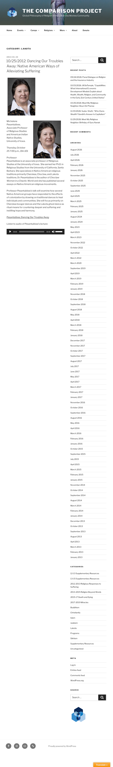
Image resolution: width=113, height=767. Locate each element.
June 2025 (75, 191)
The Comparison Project (62, 11)
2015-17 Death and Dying (81, 597)
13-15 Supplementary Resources (84, 578)
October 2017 (76, 351)
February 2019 (76, 284)
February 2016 (76, 438)
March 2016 (75, 433)
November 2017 (77, 346)
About (74, 30)
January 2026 (76, 170)
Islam (72, 618)
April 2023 (75, 232)
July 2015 (74, 459)
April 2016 (75, 428)
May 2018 (74, 314)
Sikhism (73, 638)
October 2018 (76, 299)
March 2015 (75, 469)
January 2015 (76, 480)
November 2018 (77, 294)
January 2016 (76, 443)
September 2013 (77, 531)
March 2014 (75, 505)
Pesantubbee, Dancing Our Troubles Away (28, 217)
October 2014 (76, 490)
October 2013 (76, 526)
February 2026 (76, 165)
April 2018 (75, 320)
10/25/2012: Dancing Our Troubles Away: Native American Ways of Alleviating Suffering (34, 66)
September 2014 (77, 495)
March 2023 (75, 237)
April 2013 (75, 541)
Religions (48, 30)
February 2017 (76, 392)
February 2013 (76, 552)
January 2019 (76, 289)
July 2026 (74, 155)
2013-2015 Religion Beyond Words (85, 592)
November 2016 (77, 402)
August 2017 (76, 361)
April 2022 (75, 253)
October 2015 (76, 449)
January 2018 (76, 335)
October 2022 (76, 247)
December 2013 (77, 521)
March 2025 (75, 201)
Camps (34, 30)
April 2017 (74, 382)
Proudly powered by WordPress (62, 746)
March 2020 (76, 263)
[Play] (10, 231)
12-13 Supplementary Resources (84, 573)
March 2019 (75, 278)
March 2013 (75, 547)
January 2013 (76, 557)
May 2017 (74, 376)
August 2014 (76, 500)
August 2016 (76, 418)
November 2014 (77, 485)
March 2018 (75, 325)
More (62, 30)
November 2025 (77, 175)
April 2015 (75, 464)
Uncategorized (76, 649)
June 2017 (75, 371)
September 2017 (77, 356)
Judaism (74, 623)
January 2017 (76, 397)
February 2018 (76, 330)
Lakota (73, 628)
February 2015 (76, 474)
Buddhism (74, 607)
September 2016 (77, 413)
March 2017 (75, 387)
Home (9, 30)
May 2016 (74, 423)
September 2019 (77, 268)
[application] (35, 231)
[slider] (59, 231)
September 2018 (77, 304)
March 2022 (75, 258)
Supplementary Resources (82, 643)
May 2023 (75, 227)
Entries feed (75, 670)
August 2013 (76, 536)
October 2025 (76, 180)
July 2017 (74, 366)
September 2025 (78, 185)
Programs (74, 633)
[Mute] (53, 231)
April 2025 (75, 196)
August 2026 (76, 149)
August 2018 (76, 309)
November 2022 (77, 242)
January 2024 (76, 222)
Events (20, 30)
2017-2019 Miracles (79, 602)
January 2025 (76, 211)
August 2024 (76, 217)
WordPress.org (77, 680)
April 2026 (75, 160)
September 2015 (77, 454)
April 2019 (75, 273)
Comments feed (77, 675)
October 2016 (76, 407)
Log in (73, 665)
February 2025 (76, 206)
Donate (86, 30)
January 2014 (76, 516)
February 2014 (76, 511)
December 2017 (77, 340)
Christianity (75, 612)
